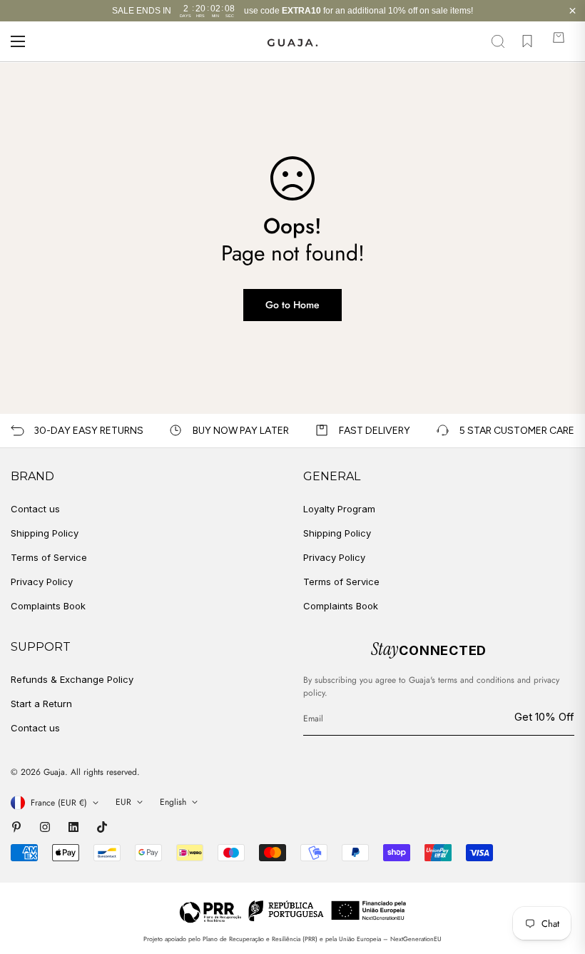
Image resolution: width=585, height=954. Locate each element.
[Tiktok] (102, 827)
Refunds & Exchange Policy (72, 679)
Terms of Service (49, 557)
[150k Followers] (45, 827)
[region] (292, 10)
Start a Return (41, 703)
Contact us (35, 508)
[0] (558, 41)
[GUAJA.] (293, 41)
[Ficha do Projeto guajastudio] (293, 910)
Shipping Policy (44, 533)
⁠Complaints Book (340, 606)
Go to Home (292, 305)
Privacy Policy (42, 581)
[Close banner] (572, 11)
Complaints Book (48, 606)
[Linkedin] (73, 827)
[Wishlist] (527, 41)
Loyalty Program (339, 508)
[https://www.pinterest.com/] (16, 827)
